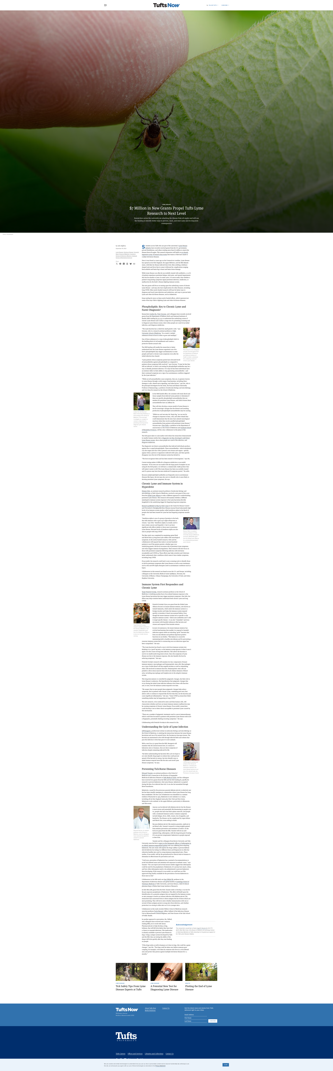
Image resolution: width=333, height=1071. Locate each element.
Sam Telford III (168, 879)
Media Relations (150, 1010)
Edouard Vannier (147, 773)
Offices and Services (135, 1053)
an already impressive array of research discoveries (165, 253)
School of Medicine (124, 254)
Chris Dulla (165, 425)
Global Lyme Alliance (154, 495)
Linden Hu (153, 314)
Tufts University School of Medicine (159, 332)
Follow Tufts (213, 5)
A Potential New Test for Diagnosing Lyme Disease (164, 987)
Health (187, 983)
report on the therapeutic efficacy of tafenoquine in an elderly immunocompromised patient (166, 844)
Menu (106, 5)
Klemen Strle (146, 491)
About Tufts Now (150, 1008)
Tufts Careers (120, 1053)
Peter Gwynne (161, 314)
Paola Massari (158, 911)
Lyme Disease (166, 204)
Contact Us (165, 1008)
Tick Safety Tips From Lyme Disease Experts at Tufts (131, 987)
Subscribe (225, 5)
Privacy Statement (160, 1066)
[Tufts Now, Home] (166, 5)
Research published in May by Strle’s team (155, 506)
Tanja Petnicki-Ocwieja (149, 592)
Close (225, 1064)
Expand (191, 338)
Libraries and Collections (154, 1053)
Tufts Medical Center (169, 778)
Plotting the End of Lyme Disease (198, 987)
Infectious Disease (128, 252)
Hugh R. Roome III (202, 928)
